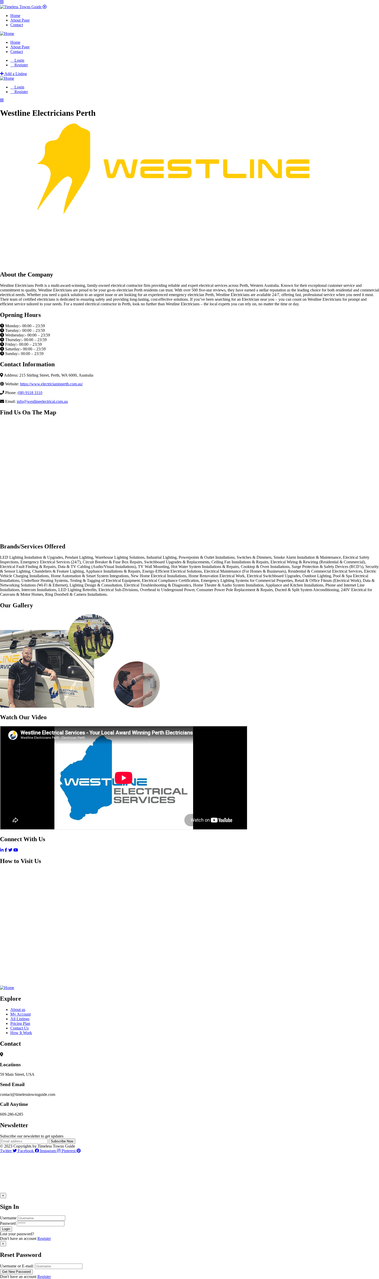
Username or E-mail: (17, 1266)
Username (8, 1218)
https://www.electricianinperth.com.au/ (51, 384)
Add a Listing (15, 74)
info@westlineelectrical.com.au (42, 401)
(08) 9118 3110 (30, 392)
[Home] (7, 33)
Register (44, 1238)
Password (8, 1223)
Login (18, 60)
